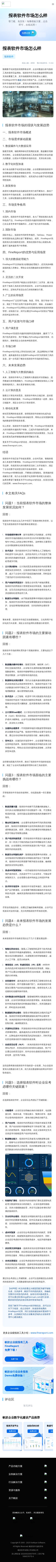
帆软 (20, 80)
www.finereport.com (42, 1332)
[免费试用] (28, 1175)
